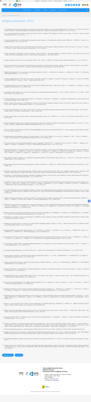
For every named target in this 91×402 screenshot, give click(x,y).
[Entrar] (1, 1)
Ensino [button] (45, 10)
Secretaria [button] (37, 10)
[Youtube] (71, 5)
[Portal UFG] (17, 6)
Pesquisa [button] (53, 10)
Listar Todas (8, 355)
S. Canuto (71, 129)
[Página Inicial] (7, 7)
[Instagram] (74, 5)
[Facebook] (69, 5)
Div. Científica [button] (62, 10)
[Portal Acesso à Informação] (45, 388)
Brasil (19, 1)
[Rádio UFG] (76, 5)
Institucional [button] (27, 10)
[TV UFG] (79, 5)
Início (4, 15)
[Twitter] (66, 5)
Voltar (19, 355)
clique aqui (55, 380)
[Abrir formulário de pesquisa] (87, 10)
